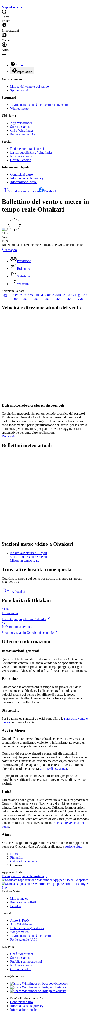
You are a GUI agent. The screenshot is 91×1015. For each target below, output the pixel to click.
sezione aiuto (73, 846)
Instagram (61, 987)
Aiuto (19, 65)
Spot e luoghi (19, 90)
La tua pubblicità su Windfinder (31, 152)
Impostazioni (25, 72)
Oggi (5, 295)
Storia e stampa (20, 126)
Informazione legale (23, 182)
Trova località (16, 591)
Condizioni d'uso (21, 174)
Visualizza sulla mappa (23, 191)
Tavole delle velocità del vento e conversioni (39, 104)
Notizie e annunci (22, 156)
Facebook (50, 191)
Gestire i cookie (20, 160)
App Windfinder (21, 123)
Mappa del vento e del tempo (29, 86)
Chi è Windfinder (21, 130)
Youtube (60, 991)
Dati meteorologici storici (27, 148)
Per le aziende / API (23, 134)
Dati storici (9, 436)
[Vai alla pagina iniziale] (2, 3)
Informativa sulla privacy (26, 178)
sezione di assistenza (53, 768)
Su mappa (10, 250)
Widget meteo (19, 108)
